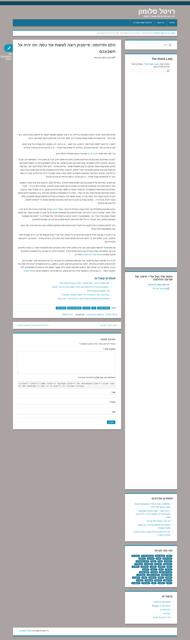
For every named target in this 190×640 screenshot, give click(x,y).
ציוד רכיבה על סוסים (161, 617)
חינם (169, 567)
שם (113, 392)
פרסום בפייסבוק (74, 308)
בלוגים (142, 559)
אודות (172, 22)
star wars (160, 556)
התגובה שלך (109, 349)
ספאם (168, 578)
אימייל (112, 402)
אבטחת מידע (147, 556)
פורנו (144, 578)
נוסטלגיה (141, 575)
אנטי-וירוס (167, 559)
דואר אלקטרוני (142, 561)
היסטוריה (148, 564)
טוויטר (153, 567)
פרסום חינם (61, 308)
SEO (169, 556)
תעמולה (146, 583)
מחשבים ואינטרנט (94, 314)
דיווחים (55, 209)
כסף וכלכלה (159, 33)
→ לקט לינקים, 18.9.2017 (109, 325)
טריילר (168, 569)
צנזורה (139, 580)
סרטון (161, 578)
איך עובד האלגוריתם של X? (158, 521)
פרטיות (158, 580)
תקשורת (136, 583)
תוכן (153, 583)
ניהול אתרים (165, 610)
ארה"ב (150, 559)
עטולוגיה (166, 613)
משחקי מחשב (153, 575)
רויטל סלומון (156, 11)
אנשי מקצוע (29, 271)
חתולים (161, 567)
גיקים (153, 561)
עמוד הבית (170, 33)
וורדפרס (138, 564)
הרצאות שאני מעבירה (142, 22)
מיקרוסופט (144, 572)
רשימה (161, 583)
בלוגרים (168, 561)
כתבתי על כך (93, 154)
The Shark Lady (151, 64)
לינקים (145, 569)
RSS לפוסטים (25, 631)
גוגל (160, 561)
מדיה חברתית (165, 572)
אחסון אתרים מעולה (162, 602)
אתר (113, 412)
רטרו (169, 583)
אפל (158, 559)
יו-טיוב (153, 569)
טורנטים (145, 567)
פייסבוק (86, 308)
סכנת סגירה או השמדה (91, 254)
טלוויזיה (135, 567)
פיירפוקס (167, 580)
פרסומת (149, 580)
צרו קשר (160, 22)
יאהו (161, 569)
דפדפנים (167, 564)
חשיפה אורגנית (103, 308)
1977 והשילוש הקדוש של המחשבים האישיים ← (32, 325)
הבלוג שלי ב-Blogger (161, 606)
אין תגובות (80, 314)
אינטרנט (136, 556)
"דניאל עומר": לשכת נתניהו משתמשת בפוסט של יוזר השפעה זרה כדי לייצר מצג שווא (153, 514)
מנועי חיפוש (166, 575)
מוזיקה (154, 572)
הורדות (158, 564)
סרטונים (152, 578)
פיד (94, 308)
